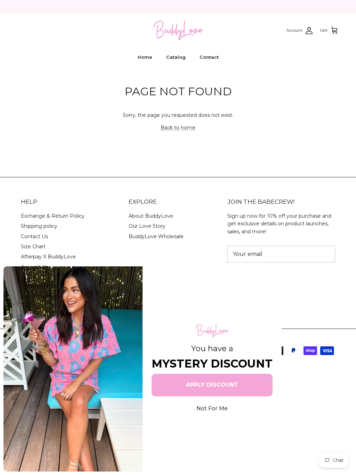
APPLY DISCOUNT (212, 384)
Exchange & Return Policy (52, 216)
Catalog (176, 57)
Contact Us (34, 236)
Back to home (178, 127)
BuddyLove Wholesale (156, 236)
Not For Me (212, 408)
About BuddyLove (151, 216)
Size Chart (33, 246)
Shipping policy (39, 226)
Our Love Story (147, 226)
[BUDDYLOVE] (178, 31)
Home (145, 57)
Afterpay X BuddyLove (48, 256)
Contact (209, 57)
